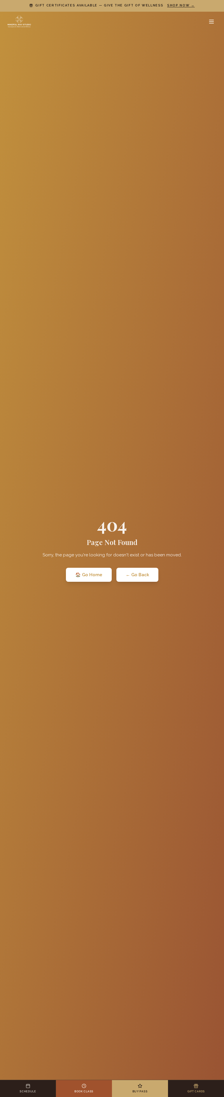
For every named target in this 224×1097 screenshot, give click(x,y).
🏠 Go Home (88, 574)
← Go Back (137, 574)
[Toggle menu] (211, 21)
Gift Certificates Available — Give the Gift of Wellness (115, 5)
